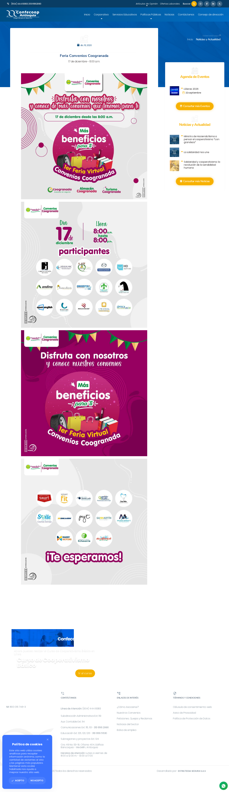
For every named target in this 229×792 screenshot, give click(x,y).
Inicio (190, 39)
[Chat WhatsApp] (223, 785)
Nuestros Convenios (129, 712)
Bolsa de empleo (126, 730)
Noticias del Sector (128, 724)
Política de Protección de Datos (191, 718)
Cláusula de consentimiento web (192, 707)
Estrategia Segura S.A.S (192, 771)
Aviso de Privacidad (184, 712)
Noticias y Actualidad (208, 39)
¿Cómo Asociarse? (128, 707)
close (47, 739)
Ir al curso (85, 673)
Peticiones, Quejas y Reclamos (134, 718)
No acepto (37, 780)
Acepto (17, 780)
